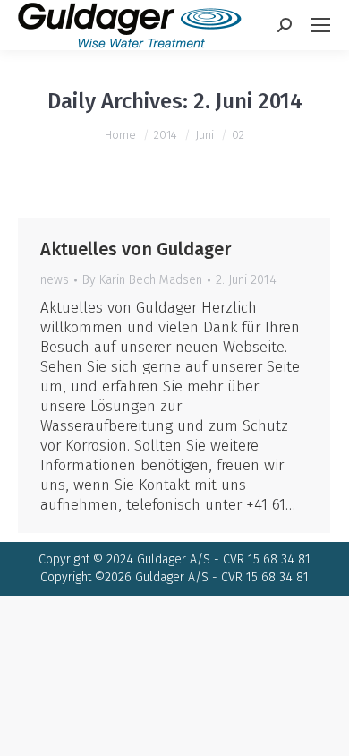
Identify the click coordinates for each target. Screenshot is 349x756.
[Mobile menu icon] (320, 25)
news (54, 280)
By (142, 280)
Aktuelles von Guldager (135, 249)
